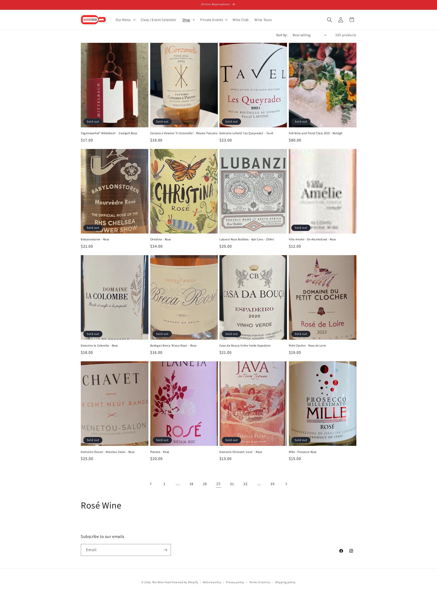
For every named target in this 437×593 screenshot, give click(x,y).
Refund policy (212, 582)
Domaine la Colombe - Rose (99, 345)
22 (245, 483)
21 (232, 483)
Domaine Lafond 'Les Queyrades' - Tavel (246, 133)
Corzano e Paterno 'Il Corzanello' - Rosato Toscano (184, 133)
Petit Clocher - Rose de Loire (307, 345)
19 (205, 483)
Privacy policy (235, 582)
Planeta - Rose (159, 452)
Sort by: (282, 35)
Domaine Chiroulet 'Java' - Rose (240, 452)
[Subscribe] (165, 550)
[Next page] (286, 483)
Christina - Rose (160, 239)
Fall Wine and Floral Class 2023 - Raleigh (316, 133)
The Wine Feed (161, 582)
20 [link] (218, 483)
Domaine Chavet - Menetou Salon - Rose (108, 452)
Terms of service (259, 582)
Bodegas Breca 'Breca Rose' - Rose (173, 345)
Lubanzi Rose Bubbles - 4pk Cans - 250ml (246, 239)
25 (272, 483)
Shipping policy (285, 582)
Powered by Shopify (185, 582)
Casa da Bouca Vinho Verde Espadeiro (245, 345)
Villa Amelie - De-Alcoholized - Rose (312, 239)
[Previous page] (150, 483)
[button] (125, 20)
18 (191, 483)
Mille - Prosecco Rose (303, 452)
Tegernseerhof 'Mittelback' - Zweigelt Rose (109, 133)
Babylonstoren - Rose (95, 239)
